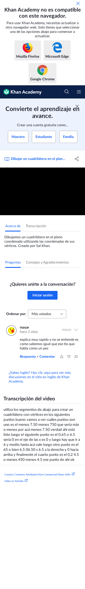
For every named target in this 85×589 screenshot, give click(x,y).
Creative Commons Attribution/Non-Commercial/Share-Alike (37, 474)
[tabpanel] (42, 240)
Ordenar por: (16, 314)
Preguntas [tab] (13, 262)
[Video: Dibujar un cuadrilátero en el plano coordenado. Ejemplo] (42, 191)
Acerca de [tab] (12, 226)
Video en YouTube (14, 481)
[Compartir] (77, 158)
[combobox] (47, 314)
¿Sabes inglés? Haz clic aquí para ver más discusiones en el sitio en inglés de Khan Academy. (40, 377)
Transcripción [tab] (36, 226)
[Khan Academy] (21, 92)
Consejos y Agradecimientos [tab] (47, 262)
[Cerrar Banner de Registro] (77, 106)
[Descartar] (78, 3)
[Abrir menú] (79, 91)
